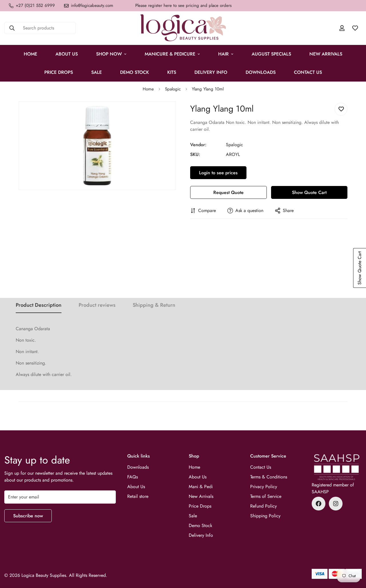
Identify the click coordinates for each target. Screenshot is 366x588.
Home (30, 54)
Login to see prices (218, 172)
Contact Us (308, 72)
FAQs (132, 477)
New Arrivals (325, 54)
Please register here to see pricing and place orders (183, 5)
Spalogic (173, 89)
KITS (171, 72)
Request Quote (228, 192)
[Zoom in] (170, 113)
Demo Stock (200, 525)
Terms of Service (265, 496)
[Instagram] (336, 503)
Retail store (137, 496)
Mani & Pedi (201, 486)
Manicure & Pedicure (170, 54)
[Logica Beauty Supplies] (183, 28)
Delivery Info (210, 72)
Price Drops (200, 506)
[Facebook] (318, 503)
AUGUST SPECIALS (271, 54)
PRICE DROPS (58, 72)
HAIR (223, 54)
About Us (66, 54)
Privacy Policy (263, 486)
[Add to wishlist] (341, 109)
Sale (193, 515)
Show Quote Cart (309, 192)
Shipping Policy (265, 515)
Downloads (261, 72)
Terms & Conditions (268, 477)
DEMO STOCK (134, 72)
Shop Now (109, 54)
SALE (96, 72)
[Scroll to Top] (354, 556)
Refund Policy (263, 506)
